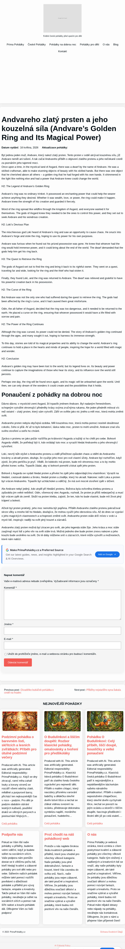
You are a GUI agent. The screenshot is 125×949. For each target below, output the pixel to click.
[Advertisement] (62, 78)
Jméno (8, 624)
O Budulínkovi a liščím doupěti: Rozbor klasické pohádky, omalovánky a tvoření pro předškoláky (62, 745)
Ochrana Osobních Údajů (111, 932)
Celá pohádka (9, 823)
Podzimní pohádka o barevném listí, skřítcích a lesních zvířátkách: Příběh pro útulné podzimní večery (19, 747)
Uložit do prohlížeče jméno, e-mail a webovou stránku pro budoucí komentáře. (52, 653)
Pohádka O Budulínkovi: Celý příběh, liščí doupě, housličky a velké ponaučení (102, 745)
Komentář (10, 587)
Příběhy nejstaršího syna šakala (103, 690)
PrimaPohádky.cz (17, 932)
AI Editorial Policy (62, 945)
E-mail (8, 638)
